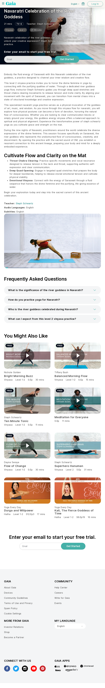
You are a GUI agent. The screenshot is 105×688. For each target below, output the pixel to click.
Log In (95, 3)
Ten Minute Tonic (16, 421)
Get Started (67, 59)
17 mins (41, 514)
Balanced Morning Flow (71, 376)
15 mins (90, 379)
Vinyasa (8, 379)
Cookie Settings (12, 613)
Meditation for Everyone (71, 417)
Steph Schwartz (45, 23)
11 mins (39, 424)
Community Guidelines (16, 598)
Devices (8, 592)
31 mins (88, 469)
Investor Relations (14, 627)
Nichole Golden (12, 372)
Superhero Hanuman (69, 466)
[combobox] (70, 626)
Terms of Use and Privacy (18, 603)
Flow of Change (15, 466)
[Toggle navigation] (3, 3)
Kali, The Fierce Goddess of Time (74, 512)
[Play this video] (27, 355)
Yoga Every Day (12, 507)
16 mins (92, 517)
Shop (7, 632)
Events (58, 603)
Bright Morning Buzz (18, 376)
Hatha (7, 514)
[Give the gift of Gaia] (83, 3)
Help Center (61, 587)
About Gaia (10, 587)
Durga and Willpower (18, 510)
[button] (52, 290)
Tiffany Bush (61, 372)
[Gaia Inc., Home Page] (11, 3)
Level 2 (70, 469)
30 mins (40, 379)
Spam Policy (11, 608)
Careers (59, 592)
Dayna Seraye (11, 462)
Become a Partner (14, 637)
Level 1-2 (20, 379)
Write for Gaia (62, 598)
